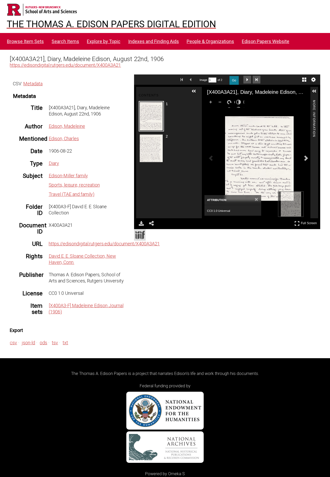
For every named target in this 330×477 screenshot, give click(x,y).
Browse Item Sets (25, 41)
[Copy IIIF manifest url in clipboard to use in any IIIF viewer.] (140, 235)
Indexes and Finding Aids (153, 41)
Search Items (65, 41)
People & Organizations (210, 41)
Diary (54, 163)
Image (203, 79)
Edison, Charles (64, 138)
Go (234, 80)
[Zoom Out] (221, 103)
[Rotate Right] (230, 103)
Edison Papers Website (265, 41)
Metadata (33, 83)
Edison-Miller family (68, 175)
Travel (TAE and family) (71, 194)
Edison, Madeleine (67, 126)
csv (13, 342)
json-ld (28, 342)
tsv (55, 342)
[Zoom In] (211, 103)
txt (65, 342)
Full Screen (309, 222)
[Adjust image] (239, 103)
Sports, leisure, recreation (74, 185)
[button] (196, 93)
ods (43, 342)
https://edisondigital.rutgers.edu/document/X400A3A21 (65, 65)
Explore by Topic (103, 41)
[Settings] (313, 79)
